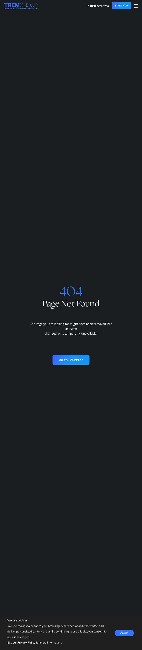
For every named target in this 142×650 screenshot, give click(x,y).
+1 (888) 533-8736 (97, 6)
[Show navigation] (136, 6)
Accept (124, 633)
